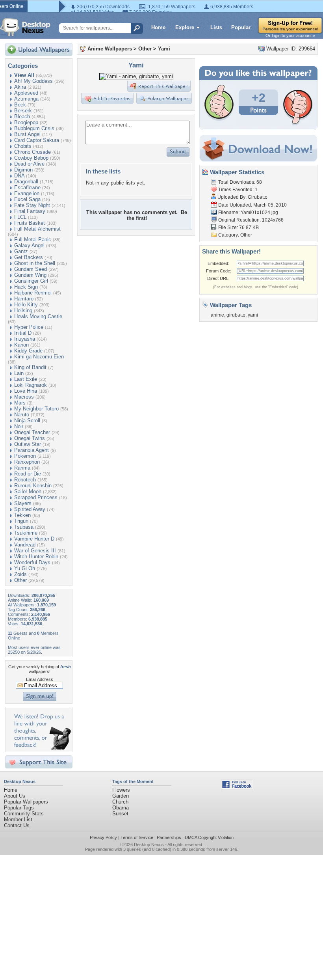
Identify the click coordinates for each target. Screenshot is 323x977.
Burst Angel (27, 134)
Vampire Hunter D (34, 539)
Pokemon (25, 456)
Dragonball (26, 182)
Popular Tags (19, 808)
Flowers (121, 790)
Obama (120, 808)
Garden (120, 796)
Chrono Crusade (32, 152)
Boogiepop (26, 122)
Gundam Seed (30, 269)
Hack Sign (26, 287)
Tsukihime (25, 533)
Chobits (23, 146)
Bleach (22, 116)
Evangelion (26, 193)
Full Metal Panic (32, 239)
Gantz (21, 251)
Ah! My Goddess (33, 81)
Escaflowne (27, 187)
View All (24, 75)
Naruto (21, 415)
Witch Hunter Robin (36, 556)
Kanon (21, 345)
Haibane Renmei (33, 293)
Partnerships (169, 837)
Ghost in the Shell (34, 263)
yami (253, 315)
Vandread (24, 545)
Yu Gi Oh (24, 568)
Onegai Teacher (32, 432)
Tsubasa (23, 527)
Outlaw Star (27, 444)
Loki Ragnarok (30, 385)
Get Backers (28, 257)
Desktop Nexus (149, 844)
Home (158, 27)
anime (217, 315)
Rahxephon (27, 462)
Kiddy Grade (28, 351)
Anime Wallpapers (109, 49)
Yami (164, 49)
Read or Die (27, 474)
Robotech (25, 480)
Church (120, 802)
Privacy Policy (103, 837)
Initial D (23, 333)
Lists (216, 27)
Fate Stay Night (32, 205)
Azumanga (26, 99)
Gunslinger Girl (31, 281)
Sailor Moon (27, 491)
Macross (24, 397)
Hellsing (23, 310)
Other (20, 580)
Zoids (20, 574)
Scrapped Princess (36, 497)
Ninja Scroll (27, 420)
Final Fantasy (29, 211)
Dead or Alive (29, 164)
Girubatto (257, 197)
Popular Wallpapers (26, 802)
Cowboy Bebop (31, 158)
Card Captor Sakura (36, 140)
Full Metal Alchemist (37, 229)
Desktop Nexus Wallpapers (25, 27)
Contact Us (17, 825)
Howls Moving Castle (38, 316)
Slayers (23, 503)
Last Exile (25, 379)
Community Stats (24, 814)
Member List (18, 819)
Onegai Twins (29, 438)
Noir (18, 426)
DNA (19, 176)
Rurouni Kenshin (33, 485)
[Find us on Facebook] (237, 788)
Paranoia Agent (31, 450)
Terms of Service (137, 837)
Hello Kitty (26, 305)
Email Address (39, 679)
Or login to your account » (290, 35)
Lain (19, 373)
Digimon (23, 170)
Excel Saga (27, 199)
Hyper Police (28, 327)
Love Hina (25, 391)
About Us (14, 796)
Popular (241, 27)
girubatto (235, 315)
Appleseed (26, 93)
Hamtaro (23, 299)
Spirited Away (29, 509)
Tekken (22, 515)
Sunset (120, 814)
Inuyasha (24, 339)
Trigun (21, 521)
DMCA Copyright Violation (209, 837)
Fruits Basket (29, 223)
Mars (20, 403)
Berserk (23, 111)
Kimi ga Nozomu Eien (39, 357)
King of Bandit (30, 367)
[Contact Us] (41, 748)
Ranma (22, 468)
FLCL (20, 217)
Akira (20, 87)
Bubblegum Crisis (34, 128)
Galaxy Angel (29, 245)
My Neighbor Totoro (36, 409)
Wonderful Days (32, 562)
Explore (184, 27)
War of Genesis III (35, 551)
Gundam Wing (30, 275)
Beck (20, 105)
